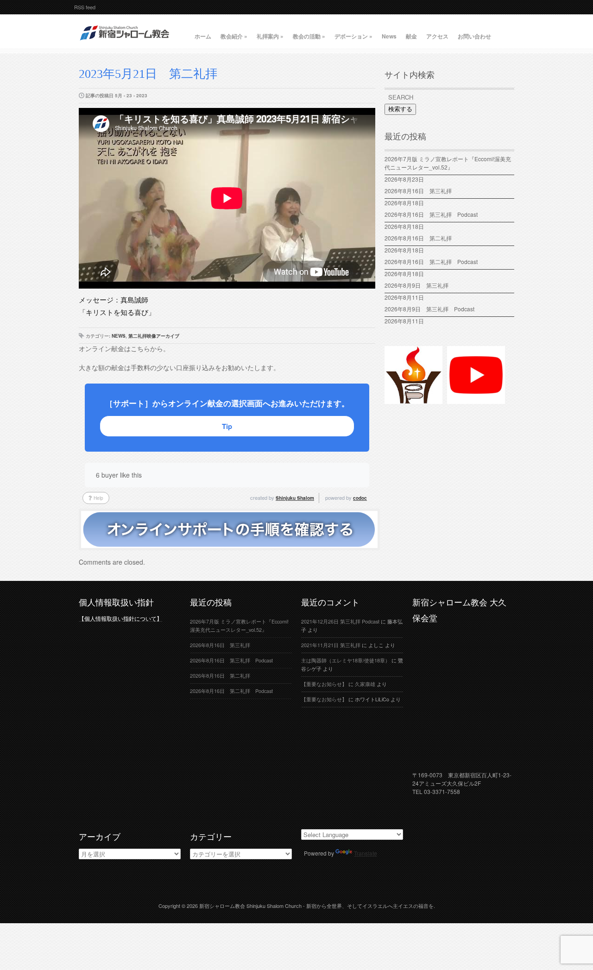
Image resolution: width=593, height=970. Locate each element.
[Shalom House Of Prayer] (413, 399)
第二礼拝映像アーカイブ (153, 336)
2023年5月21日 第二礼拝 (148, 74)
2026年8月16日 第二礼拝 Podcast (431, 261)
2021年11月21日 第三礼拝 (330, 645)
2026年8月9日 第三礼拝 (416, 285)
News (389, 36)
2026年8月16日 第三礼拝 (421, 191)
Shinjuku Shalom (295, 498)
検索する (400, 109)
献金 (411, 36)
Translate (365, 853)
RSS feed (84, 7)
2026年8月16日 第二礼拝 (421, 238)
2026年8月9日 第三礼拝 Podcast (429, 309)
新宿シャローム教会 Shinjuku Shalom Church (250, 905)
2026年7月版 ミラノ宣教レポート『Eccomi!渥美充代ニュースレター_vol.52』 (448, 163)
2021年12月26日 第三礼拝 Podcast (340, 621)
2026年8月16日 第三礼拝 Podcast (431, 214)
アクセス (437, 36)
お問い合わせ (474, 36)
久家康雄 (365, 683)
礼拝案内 (270, 36)
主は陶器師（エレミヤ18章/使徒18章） (345, 660)
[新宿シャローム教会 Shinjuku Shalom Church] (125, 44)
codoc (360, 498)
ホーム (203, 36)
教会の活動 (309, 36)
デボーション (353, 36)
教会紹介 (234, 36)
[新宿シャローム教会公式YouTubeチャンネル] (476, 399)
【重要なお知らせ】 (324, 683)
